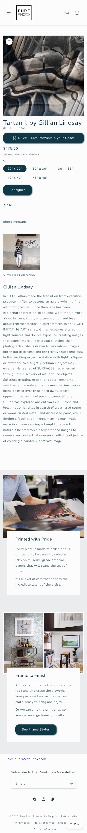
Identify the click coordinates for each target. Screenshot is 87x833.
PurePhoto (26, 816)
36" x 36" (65, 169)
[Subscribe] (71, 784)
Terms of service (44, 822)
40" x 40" (14, 178)
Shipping (8, 154)
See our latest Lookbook (27, 759)
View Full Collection (19, 275)
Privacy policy (22, 822)
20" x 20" (14, 169)
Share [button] (11, 205)
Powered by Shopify (45, 816)
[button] (8, 12)
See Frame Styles (36, 729)
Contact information (45, 829)
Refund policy (69, 816)
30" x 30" (40, 169)
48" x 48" (40, 178)
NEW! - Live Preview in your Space (46, 138)
